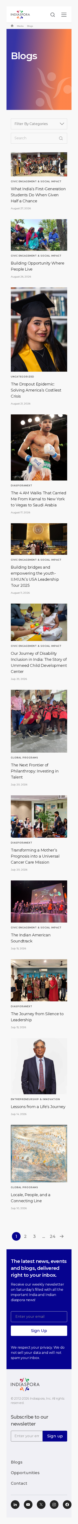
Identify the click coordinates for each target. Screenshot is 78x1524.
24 (52, 1236)
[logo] (25, 1384)
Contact (19, 1483)
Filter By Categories (31, 124)
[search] (51, 14)
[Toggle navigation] (64, 14)
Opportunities (25, 1472)
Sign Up (39, 1330)
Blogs (16, 1462)
